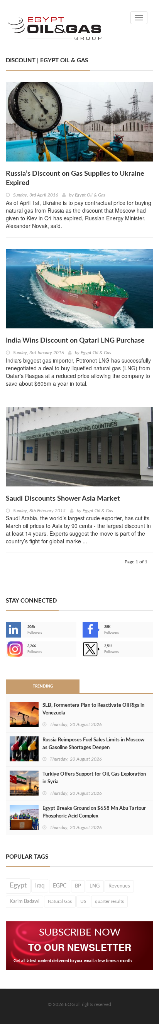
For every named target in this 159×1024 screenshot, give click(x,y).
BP (78, 886)
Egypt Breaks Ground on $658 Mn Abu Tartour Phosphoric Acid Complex (94, 812)
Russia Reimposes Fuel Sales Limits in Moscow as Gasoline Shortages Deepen (93, 744)
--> (6, 649)
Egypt (18, 885)
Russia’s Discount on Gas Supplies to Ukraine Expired (75, 178)
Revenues (119, 886)
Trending (43, 686)
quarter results (109, 901)
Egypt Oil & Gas (90, 195)
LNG (95, 886)
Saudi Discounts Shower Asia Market (63, 498)
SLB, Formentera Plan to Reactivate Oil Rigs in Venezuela (93, 709)
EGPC (59, 886)
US (83, 901)
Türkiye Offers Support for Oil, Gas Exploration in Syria (94, 778)
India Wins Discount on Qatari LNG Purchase (75, 340)
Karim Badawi (24, 901)
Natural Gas (60, 901)
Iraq (39, 886)
